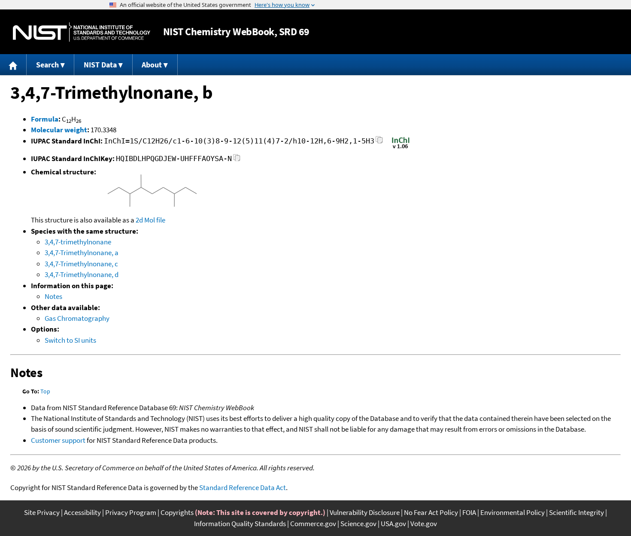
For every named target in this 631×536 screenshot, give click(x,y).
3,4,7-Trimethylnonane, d (81, 274)
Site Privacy (42, 512)
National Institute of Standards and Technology (81, 32)
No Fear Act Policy (431, 512)
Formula (44, 119)
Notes (53, 296)
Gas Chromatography (77, 318)
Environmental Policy (512, 512)
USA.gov (393, 523)
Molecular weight (59, 129)
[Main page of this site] (13, 64)
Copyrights (177, 512)
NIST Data (100, 65)
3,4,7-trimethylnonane (78, 242)
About (152, 65)
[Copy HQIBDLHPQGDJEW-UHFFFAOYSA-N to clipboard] (236, 160)
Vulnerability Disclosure (365, 512)
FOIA (469, 512)
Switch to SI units (70, 340)
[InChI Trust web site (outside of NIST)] (400, 147)
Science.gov (358, 523)
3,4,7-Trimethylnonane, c (81, 263)
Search (47, 65)
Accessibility (82, 512)
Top (45, 391)
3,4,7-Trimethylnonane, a (81, 252)
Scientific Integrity (576, 512)
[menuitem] (13, 64)
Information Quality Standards (240, 523)
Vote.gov (423, 523)
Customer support (58, 440)
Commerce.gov (313, 523)
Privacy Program (130, 512)
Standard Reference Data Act (242, 487)
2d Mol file (150, 220)
